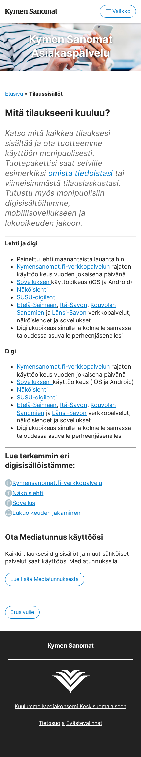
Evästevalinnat (84, 723)
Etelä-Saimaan (37, 304)
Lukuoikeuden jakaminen (46, 512)
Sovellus (23, 502)
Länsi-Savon (69, 312)
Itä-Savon (73, 304)
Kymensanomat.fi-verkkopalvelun (63, 266)
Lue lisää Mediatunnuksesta (44, 579)
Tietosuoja (52, 723)
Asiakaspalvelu (70, 46)
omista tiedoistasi (80, 173)
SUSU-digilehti (37, 297)
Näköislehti (32, 289)
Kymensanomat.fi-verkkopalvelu (57, 482)
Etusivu (14, 93)
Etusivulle (22, 612)
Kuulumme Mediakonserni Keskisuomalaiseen (70, 706)
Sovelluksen (34, 282)
